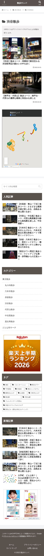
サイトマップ (11, 548)
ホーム (11, 545)
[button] (39, 186)
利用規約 (22, 536)
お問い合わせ (32, 548)
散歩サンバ (22, 3)
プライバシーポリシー (10, 536)
